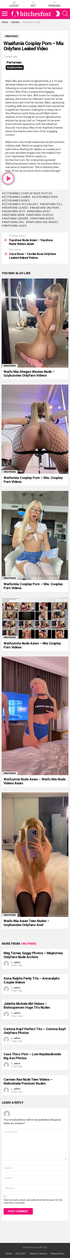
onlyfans (10, 365)
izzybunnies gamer (17, 197)
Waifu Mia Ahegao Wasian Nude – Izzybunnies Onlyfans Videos (29, 373)
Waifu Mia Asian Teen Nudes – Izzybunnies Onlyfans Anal (26, 923)
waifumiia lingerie (16, 218)
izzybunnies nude (46, 197)
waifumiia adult (40, 211)
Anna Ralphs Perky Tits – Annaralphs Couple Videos (31, 980)
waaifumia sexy (14, 211)
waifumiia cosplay (41, 214)
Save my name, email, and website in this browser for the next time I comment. (33, 1201)
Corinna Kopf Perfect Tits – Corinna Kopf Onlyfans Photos (35, 1031)
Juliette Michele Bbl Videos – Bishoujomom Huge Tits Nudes (27, 1005)
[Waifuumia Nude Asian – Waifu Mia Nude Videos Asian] (35, 715)
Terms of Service (38, 1253)
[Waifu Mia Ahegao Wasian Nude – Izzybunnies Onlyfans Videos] (35, 323)
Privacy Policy (57, 1253)
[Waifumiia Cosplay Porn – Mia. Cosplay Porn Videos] (35, 429)
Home (9, 1253)
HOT (33, 5)
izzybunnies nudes (17, 200)
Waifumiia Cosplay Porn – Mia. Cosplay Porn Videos (33, 480)
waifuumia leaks (15, 225)
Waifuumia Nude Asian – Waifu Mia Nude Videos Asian (34, 781)
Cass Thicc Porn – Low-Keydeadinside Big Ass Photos (32, 1056)
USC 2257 (20, 1253)
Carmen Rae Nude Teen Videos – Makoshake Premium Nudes (28, 1081)
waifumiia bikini (14, 214)
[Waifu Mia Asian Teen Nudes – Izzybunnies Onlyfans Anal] (35, 854)
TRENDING (54, 5)
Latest (14, 5)
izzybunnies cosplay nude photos (28, 193)
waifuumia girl (14, 222)
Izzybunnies (15, 67)
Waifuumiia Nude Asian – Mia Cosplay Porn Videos (32, 645)
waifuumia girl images (42, 222)
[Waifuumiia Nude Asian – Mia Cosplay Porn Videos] (35, 618)
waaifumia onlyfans (45, 207)
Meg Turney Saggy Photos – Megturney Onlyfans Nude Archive (33, 955)
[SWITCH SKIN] (58, 13)
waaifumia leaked (16, 207)
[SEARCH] (65, 13)
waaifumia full (52, 204)
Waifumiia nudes (43, 218)
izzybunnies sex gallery (21, 204)
